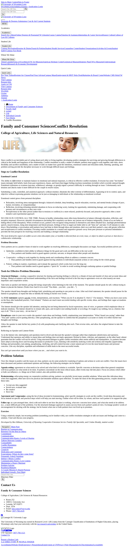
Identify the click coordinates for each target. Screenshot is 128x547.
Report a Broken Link (9, 539)
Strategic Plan (84, 62)
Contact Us (5, 535)
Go (3, 14)
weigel (8, 111)
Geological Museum (71, 62)
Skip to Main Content (9, 2)
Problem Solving (7, 465)
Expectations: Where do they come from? (17, 454)
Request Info (6, 82)
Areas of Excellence (21, 62)
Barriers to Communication (11, 429)
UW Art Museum (36, 62)
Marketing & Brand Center (93, 75)
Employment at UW (50, 545)
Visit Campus (6, 80)
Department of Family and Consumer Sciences (24, 107)
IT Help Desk (77, 75)
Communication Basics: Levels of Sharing (17, 438)
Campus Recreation (8, 48)
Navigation (6, 427)
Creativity (5, 450)
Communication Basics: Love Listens (15, 461)
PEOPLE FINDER (26, 542)
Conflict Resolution (8, 445)
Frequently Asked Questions (12, 456)
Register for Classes (22, 75)
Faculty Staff (11, 109)
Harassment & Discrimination (81, 545)
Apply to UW (6, 84)
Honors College (108, 35)
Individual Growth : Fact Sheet (13, 472)
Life (7, 113)
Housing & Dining (23, 48)
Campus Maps (50, 75)
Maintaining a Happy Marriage (13, 463)
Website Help (17, 545)
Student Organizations (87, 48)
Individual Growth (13, 116)
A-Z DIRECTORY (9, 542)
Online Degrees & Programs (27, 35)
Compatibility (6, 443)
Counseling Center (71, 48)
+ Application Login (35, 7)
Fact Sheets (10, 118)
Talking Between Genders (11, 440)
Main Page (15, 427)
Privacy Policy (64, 545)
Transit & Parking (38, 48)
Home (10, 104)
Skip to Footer (23, 2)
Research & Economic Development (22, 64)
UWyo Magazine (97, 62)
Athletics (17, 7)
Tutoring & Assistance (70, 35)
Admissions (23, 21)
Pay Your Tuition (7, 75)
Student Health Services (54, 48)
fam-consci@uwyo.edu (21, 509)
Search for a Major (8, 35)
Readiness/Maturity (8, 468)
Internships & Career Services (90, 35)
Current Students (43, 21)
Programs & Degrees (9, 21)
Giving (11, 7)
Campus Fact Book (13, 51)
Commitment (6, 434)
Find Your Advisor (37, 75)
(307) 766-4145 (18, 511)
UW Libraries (43, 35)
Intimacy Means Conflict (10, 459)
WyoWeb (4, 7)
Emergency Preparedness (32, 545)
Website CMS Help (111, 75)
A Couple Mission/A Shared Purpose (15, 470)
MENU (4, 24)
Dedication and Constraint (11, 452)
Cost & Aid (32, 21)
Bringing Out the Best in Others (13, 431)
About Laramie (7, 62)
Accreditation (6, 545)
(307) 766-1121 (19, 533)
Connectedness (7, 447)
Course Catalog (55, 35)
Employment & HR (64, 75)
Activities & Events (104, 48)
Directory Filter (7, 477)
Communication (7, 436)
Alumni (24, 7)
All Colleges (9, 37)
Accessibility (98, 545)
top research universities (46, 524)
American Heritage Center (53, 62)
